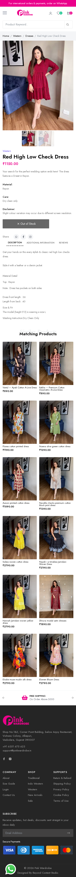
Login (6, 789)
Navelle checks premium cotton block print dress (55, 504)
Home (6, 36)
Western (17, 36)
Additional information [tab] (40, 242)
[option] (38, 698)
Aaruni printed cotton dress (16, 503)
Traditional (34, 778)
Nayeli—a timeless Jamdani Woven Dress (52, 563)
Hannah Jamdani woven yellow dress (18, 622)
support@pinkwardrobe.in (17, 750)
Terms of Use (61, 801)
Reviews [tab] (63, 242)
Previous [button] (3, 697)
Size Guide (9, 784)
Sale (30, 801)
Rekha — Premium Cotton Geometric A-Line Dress (52, 388)
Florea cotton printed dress (16, 446)
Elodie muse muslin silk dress (17, 679)
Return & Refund (62, 778)
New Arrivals (35, 795)
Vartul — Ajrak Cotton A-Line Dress (20, 387)
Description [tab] (15, 242)
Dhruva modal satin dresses (52, 620)
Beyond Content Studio (45, 873)
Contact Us (9, 795)
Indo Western (35, 784)
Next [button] (72, 697)
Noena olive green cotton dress (54, 446)
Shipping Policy (62, 784)
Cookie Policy (61, 795)
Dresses (29, 36)
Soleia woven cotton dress (15, 561)
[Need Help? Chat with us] (10, 869)
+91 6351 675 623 (14, 746)
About (6, 778)
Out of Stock (28, 224)
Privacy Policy (61, 789)
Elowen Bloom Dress (49, 679)
